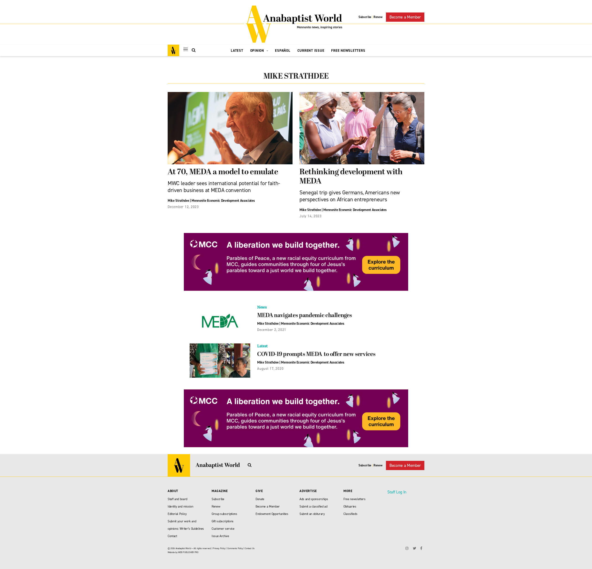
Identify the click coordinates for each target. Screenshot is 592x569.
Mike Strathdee (178, 200)
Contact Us (250, 548)
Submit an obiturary (312, 514)
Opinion (257, 50)
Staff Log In (396, 492)
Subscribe (364, 17)
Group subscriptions (224, 514)
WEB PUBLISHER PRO (188, 552)
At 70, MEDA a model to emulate (223, 172)
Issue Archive (220, 536)
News (262, 307)
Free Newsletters (348, 50)
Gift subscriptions (223, 521)
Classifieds (350, 514)
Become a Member (405, 17)
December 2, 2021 (271, 329)
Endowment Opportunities (272, 514)
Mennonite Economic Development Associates (223, 200)
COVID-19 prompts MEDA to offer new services (316, 354)
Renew (377, 17)
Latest (237, 50)
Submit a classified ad (313, 506)
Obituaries (349, 506)
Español (282, 50)
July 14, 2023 (310, 216)
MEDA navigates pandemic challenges (304, 315)
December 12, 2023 (183, 207)
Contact (172, 536)
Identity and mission (180, 506)
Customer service (223, 528)
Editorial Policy (177, 514)
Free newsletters (354, 499)
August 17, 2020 (270, 368)
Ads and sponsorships (313, 499)
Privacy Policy (219, 548)
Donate (260, 499)
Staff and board (177, 499)
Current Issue (310, 50)
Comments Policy (235, 548)
